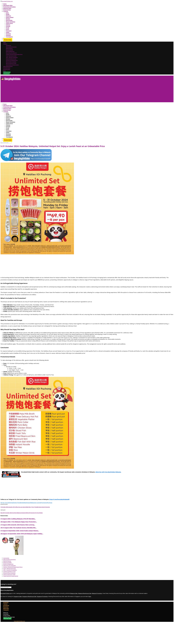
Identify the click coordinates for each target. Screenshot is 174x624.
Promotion (44, 502)
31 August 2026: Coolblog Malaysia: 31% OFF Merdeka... (18, 519)
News (4, 70)
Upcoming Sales (6, 69)
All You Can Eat (5, 502)
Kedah (7, 14)
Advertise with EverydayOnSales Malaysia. (108, 472)
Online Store (9, 23)
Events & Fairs (7, 10)
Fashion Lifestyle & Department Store (14, 54)
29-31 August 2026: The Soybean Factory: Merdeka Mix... (18, 527)
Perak (7, 28)
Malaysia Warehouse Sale (84, 593)
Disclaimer (6, 614)
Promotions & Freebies (9, 7)
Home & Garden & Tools (11, 58)
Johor (7, 13)
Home (5, 4)
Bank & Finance (9, 48)
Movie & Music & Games (11, 61)
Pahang (8, 25)
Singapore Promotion (42, 596)
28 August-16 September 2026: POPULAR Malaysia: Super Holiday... (22, 533)
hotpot (28, 502)
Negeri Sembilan (10, 22)
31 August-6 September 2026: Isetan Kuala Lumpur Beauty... (20, 530)
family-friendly (17, 502)
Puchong (49, 502)
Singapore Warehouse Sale (29, 596)
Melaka (8, 19)
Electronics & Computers (11, 53)
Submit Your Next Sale (9, 617)
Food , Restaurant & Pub (11, 55)
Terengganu (9, 37)
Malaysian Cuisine (35, 502)
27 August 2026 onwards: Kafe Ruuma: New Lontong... (18, 525)
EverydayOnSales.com (6, 593)
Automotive (8, 45)
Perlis (7, 29)
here (90, 596)
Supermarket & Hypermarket (12, 64)
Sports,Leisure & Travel (11, 63)
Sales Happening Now (8, 66)
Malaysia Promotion (97, 593)
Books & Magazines (10, 51)
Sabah (7, 32)
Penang (8, 26)
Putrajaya (8, 31)
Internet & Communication (12, 60)
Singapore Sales (18, 596)
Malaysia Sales (7, 8)
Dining (11, 502)
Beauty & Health (9, 50)
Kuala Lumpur (10, 17)
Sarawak (8, 34)
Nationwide (9, 20)
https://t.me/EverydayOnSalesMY (59, 499)
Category (5, 44)
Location (5, 11)
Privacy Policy (6, 615)
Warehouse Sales (8, 5)
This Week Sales (6, 67)
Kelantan (8, 16)
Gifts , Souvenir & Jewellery (12, 57)
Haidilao (24, 502)
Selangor (8, 35)
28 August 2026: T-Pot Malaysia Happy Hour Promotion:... (19, 522)
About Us (5, 612)
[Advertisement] (41, 92)
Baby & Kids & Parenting (11, 47)
